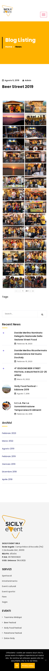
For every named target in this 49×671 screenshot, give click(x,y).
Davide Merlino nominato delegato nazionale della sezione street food (28, 336)
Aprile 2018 (7, 479)
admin (28, 80)
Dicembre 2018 (9, 471)
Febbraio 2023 (9, 433)
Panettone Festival (13, 633)
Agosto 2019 (8, 448)
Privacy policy (27, 666)
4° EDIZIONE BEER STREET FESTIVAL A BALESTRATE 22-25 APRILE (30, 372)
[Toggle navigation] (43, 14)
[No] (45, 660)
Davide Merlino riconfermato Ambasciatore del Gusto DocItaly (30, 354)
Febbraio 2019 (9, 456)
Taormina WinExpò (13, 617)
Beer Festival (10, 622)
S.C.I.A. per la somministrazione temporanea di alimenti (27, 407)
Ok (17, 666)
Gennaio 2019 (8, 464)
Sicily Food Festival (13, 627)
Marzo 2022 (7, 440)
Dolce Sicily (9, 638)
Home (8, 46)
